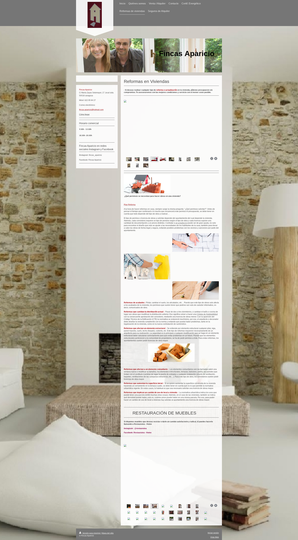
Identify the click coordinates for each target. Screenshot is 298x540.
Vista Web (214, 537)
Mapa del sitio (108, 533)
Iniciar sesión (213, 533)
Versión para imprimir (91, 533)
